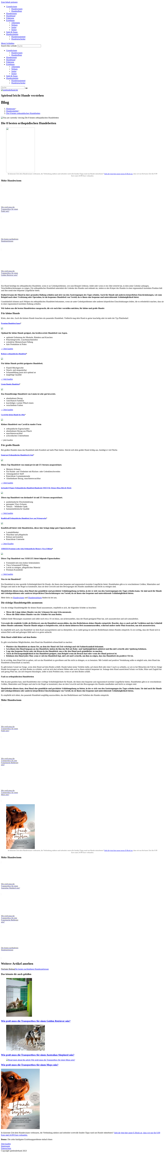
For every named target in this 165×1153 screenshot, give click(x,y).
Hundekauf (10, 60)
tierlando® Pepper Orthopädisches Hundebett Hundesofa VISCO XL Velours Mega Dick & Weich (36, 488)
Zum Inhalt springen (9, 2)
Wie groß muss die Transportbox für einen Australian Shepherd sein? (37, 1055)
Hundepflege (16, 55)
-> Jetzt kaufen (7, 349)
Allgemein (15, 67)
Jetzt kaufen (6, 1144)
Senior (14, 74)
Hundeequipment (18, 80)
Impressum (5, 1146)
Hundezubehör (12, 78)
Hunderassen (11, 57)
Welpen (14, 69)
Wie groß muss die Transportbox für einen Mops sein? (29, 1064)
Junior (13, 71)
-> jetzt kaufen (7, 379)
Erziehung (10, 64)
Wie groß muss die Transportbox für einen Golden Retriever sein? (36, 1021)
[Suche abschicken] (26, 88)
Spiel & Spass (12, 76)
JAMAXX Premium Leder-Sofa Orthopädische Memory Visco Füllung (26, 549)
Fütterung (10, 62)
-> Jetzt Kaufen (7, 544)
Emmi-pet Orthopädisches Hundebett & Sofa (17, 455)
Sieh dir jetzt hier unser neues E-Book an (118, 174)
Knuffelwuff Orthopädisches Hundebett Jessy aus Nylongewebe (23, 518)
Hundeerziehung (35, 598)
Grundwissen (11, 50)
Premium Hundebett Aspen (10, 323)
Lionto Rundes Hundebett (10, 384)
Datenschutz (6, 1148)
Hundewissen (16, 53)
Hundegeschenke (18, 83)
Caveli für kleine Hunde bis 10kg (13, 415)
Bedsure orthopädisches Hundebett (13, 354)
